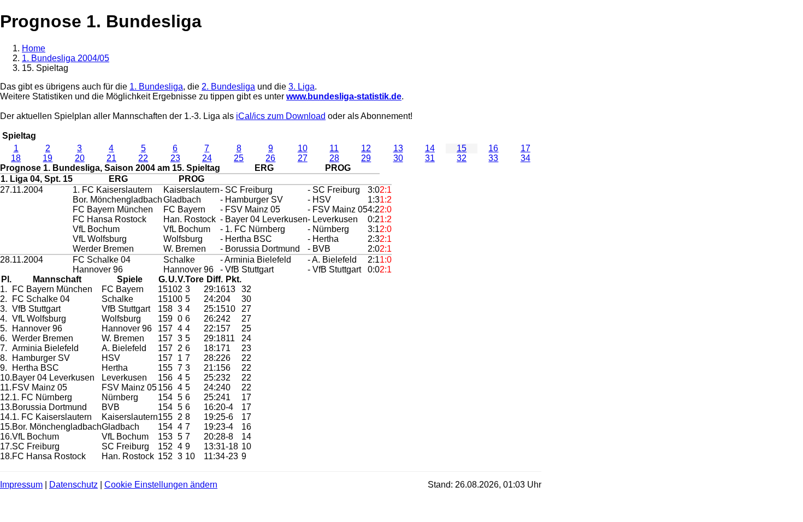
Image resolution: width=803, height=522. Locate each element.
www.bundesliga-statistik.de (344, 96)
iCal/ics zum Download (281, 116)
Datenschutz (73, 484)
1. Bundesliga (156, 86)
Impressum (21, 484)
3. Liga (301, 86)
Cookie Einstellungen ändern (160, 484)
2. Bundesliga (228, 86)
